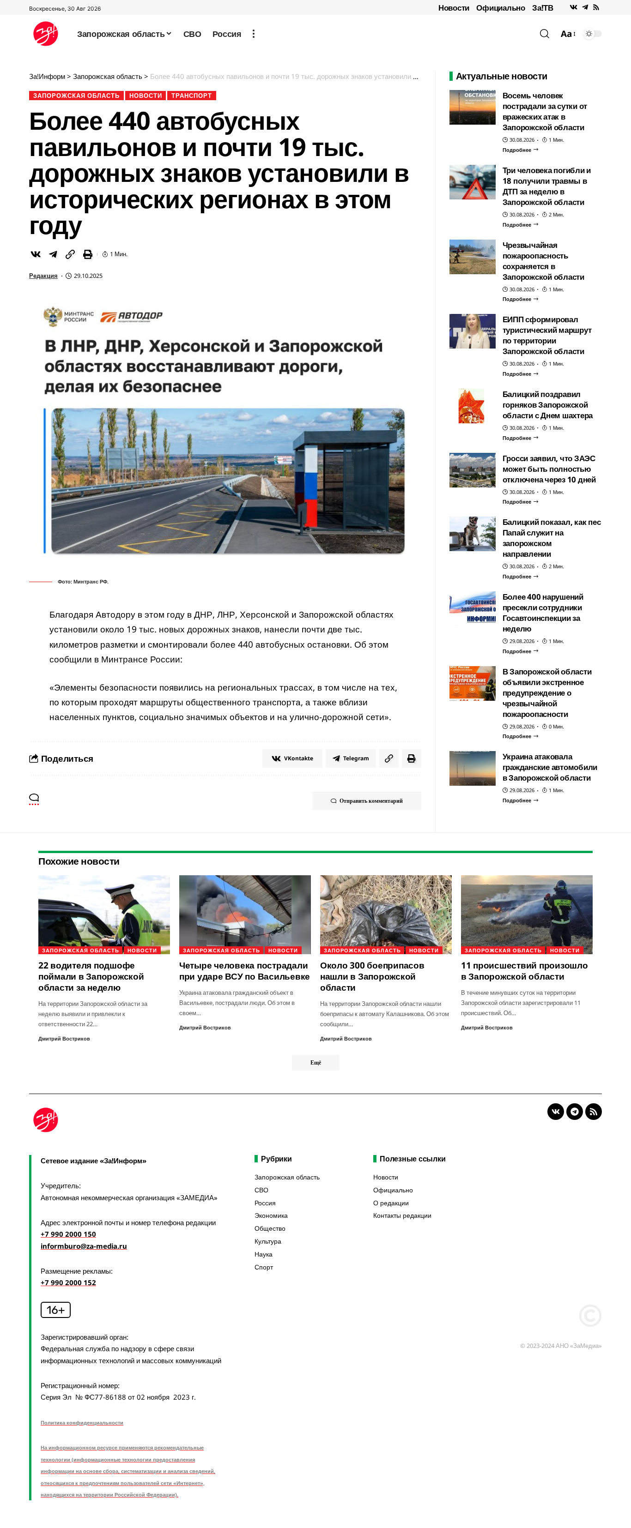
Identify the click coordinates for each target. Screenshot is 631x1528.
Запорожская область (76, 95)
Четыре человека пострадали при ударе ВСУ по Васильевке (244, 970)
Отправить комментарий (371, 801)
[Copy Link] (70, 254)
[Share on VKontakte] (35, 254)
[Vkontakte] (573, 7)
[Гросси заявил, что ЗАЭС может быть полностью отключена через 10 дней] (472, 470)
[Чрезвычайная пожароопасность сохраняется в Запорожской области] (472, 257)
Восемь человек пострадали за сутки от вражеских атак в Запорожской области (545, 111)
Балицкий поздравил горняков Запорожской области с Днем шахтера (548, 405)
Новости (453, 7)
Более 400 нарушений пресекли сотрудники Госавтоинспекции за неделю (543, 612)
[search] (544, 33)
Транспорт (191, 95)
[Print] (87, 254)
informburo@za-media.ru (84, 1246)
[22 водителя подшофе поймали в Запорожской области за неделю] (104, 914)
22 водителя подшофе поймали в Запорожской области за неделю (91, 976)
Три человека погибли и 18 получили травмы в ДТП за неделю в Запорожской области (547, 186)
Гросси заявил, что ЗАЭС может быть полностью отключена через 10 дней (549, 469)
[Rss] (596, 7)
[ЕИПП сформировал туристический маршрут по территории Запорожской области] (472, 331)
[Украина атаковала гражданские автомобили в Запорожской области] (472, 768)
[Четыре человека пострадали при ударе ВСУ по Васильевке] (245, 914)
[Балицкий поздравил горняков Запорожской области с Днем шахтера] (472, 406)
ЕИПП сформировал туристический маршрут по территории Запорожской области (547, 335)
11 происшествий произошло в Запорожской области (524, 970)
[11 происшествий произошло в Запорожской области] (527, 914)
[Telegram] (585, 7)
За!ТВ (542, 7)
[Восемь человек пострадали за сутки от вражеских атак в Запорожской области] (472, 107)
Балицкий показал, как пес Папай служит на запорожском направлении (552, 538)
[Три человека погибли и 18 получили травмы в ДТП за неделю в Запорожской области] (472, 182)
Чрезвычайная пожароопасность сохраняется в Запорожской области (543, 261)
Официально (500, 7)
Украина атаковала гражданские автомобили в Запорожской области (550, 767)
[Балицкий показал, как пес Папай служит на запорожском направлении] (472, 534)
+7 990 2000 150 (68, 1234)
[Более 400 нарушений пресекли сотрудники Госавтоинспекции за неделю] (472, 608)
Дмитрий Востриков (64, 1038)
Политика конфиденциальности (82, 1422)
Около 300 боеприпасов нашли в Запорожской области (372, 976)
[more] (253, 34)
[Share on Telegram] (53, 254)
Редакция (43, 275)
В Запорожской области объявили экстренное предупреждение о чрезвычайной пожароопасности (547, 692)
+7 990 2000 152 (68, 1282)
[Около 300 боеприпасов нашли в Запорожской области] (386, 914)
